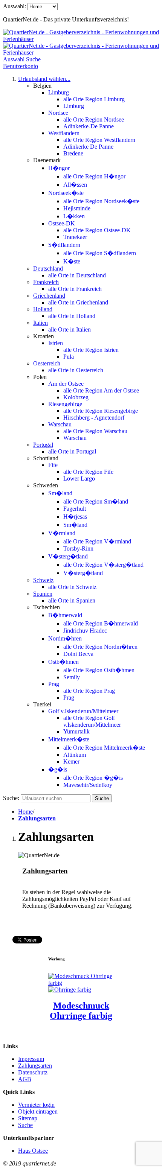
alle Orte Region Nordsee (93, 119)
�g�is (57, 769)
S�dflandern (64, 245)
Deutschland (48, 268)
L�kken (74, 216)
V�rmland (61, 533)
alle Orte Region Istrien (91, 350)
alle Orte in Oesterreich (75, 370)
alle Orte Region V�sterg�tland (103, 564)
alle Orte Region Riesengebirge (100, 411)
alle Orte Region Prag (89, 691)
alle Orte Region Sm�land (95, 501)
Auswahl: (14, 6)
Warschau (60, 424)
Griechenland (49, 295)
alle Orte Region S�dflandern (99, 253)
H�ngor (59, 168)
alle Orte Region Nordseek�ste (101, 201)
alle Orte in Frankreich (75, 289)
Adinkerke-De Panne (88, 126)
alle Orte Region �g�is (93, 777)
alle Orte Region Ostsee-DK (97, 230)
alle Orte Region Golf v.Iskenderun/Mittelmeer (92, 721)
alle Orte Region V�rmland (97, 541)
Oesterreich (46, 363)
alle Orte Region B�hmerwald (100, 623)
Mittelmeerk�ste (68, 739)
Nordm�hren (65, 638)
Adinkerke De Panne (88, 146)
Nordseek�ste (66, 193)
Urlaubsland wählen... (44, 79)
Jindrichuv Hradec (85, 630)
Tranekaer (75, 237)
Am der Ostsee (66, 383)
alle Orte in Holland (71, 316)
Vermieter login (36, 1105)
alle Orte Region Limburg (94, 99)
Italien (40, 323)
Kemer (71, 761)
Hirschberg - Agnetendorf (93, 417)
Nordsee (58, 113)
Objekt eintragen (38, 1111)
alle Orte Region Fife (88, 472)
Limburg (58, 92)
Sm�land (60, 493)
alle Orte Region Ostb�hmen (98, 670)
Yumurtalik (76, 731)
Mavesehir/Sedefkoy (87, 785)
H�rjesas (75, 516)
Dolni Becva (78, 654)
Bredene (73, 153)
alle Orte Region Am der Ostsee (101, 390)
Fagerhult (74, 508)
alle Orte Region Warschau (95, 431)
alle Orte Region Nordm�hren (100, 647)
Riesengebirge (65, 404)
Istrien (55, 343)
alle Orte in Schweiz (72, 587)
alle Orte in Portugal (72, 451)
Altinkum (74, 755)
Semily (71, 677)
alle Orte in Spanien (71, 600)
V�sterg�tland (68, 556)
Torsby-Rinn (78, 548)
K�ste (71, 261)
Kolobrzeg (76, 397)
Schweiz (43, 580)
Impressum (31, 1059)
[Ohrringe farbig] (69, 989)
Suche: (11, 798)
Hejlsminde (76, 208)
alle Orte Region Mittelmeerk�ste (104, 747)
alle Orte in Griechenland (78, 302)
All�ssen (75, 184)
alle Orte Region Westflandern (99, 140)
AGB (24, 1079)
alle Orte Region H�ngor (94, 176)
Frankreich (46, 282)
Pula (68, 356)
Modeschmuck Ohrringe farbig (81, 1011)
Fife (53, 465)
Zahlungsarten (37, 818)
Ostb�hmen (63, 662)
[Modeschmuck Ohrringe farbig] (81, 983)
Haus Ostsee (33, 1150)
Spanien (42, 593)
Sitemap (27, 1118)
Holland (42, 309)
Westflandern (63, 133)
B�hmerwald (65, 615)
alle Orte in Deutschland (77, 275)
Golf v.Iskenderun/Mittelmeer (83, 711)
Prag (53, 684)
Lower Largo (79, 478)
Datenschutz (32, 1072)
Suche (25, 1125)
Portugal (43, 444)
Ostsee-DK (61, 223)
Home (25, 811)
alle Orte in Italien (69, 329)
